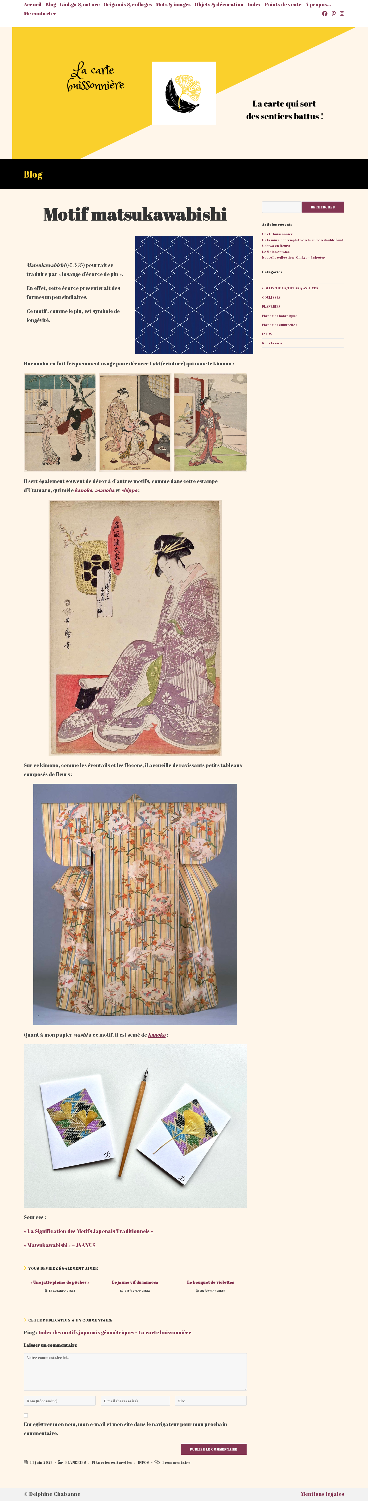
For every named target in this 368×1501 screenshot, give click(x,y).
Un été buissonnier (277, 234)
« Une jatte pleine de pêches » (60, 1282)
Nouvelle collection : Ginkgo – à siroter (293, 257)
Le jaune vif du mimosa (135, 1282)
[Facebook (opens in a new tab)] (325, 13)
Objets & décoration (219, 4)
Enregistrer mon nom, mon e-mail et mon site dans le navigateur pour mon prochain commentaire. (125, 1428)
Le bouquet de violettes (210, 1282)
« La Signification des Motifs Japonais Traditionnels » (88, 1231)
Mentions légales (322, 1493)
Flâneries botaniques (280, 315)
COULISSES (271, 297)
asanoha (104, 490)
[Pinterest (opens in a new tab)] (334, 13)
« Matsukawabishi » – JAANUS (59, 1245)
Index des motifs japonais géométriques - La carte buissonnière (114, 1332)
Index (254, 4)
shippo (129, 490)
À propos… (318, 4)
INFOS (143, 1462)
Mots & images (173, 4)
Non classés (272, 343)
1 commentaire (176, 1462)
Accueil (33, 4)
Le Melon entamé (276, 251)
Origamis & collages (127, 4)
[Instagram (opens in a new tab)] (341, 13)
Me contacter (40, 13)
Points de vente (283, 4)
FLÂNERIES (75, 1462)
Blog (50, 4)
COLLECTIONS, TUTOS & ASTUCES (290, 288)
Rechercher (323, 207)
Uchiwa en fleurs (276, 245)
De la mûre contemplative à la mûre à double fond (302, 240)
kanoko (83, 490)
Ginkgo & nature (80, 4)
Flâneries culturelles (112, 1462)
